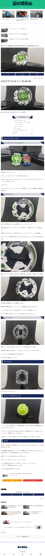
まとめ (16, 132)
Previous (0, 16)
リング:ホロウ (19, 124)
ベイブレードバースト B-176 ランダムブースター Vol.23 (20, 473)
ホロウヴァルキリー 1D (20, 120)
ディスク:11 (17, 128)
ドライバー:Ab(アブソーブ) (21, 130)
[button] (42, 309)
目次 (20, 117)
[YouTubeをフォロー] (33, 494)
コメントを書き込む (22, 536)
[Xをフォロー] (11, 494)
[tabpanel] (8, 16)
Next (44, 16)
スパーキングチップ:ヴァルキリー (23, 122)
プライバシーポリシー (22, 549)
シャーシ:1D (18, 126)
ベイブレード (4, 489)
